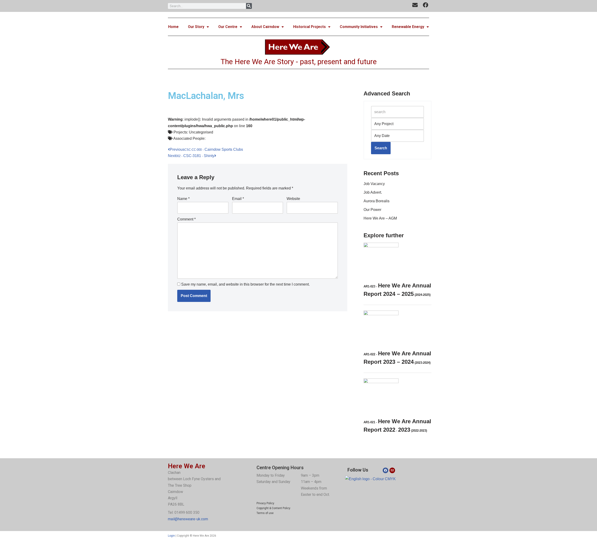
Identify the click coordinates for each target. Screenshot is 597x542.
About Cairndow (265, 26)
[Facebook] (385, 470)
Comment (186, 219)
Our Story (196, 26)
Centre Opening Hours (280, 467)
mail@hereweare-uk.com (188, 519)
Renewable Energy (408, 26)
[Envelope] (392, 470)
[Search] (249, 6)
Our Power (372, 210)
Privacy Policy (265, 503)
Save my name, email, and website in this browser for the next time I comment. (245, 284)
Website (293, 199)
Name (183, 199)
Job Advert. (373, 192)
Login (171, 535)
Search (381, 148)
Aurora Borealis (376, 201)
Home (173, 26)
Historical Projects (309, 26)
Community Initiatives (359, 26)
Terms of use (265, 513)
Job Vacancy (374, 184)
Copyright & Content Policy (273, 508)
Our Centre (227, 26)
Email (238, 199)
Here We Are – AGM (380, 218)
